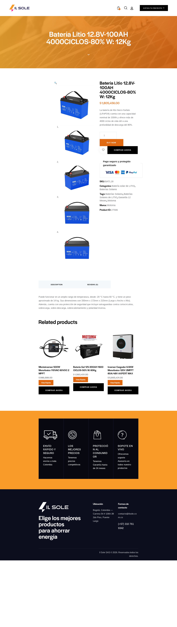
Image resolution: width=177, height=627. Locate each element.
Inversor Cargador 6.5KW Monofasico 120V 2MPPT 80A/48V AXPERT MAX (121, 370)
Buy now (111, 142)
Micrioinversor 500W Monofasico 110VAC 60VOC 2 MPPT (54, 370)
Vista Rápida (46, 382)
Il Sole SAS (104, 552)
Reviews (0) (92, 284)
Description (57, 284)
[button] (103, 149)
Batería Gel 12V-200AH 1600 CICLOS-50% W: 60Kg (88, 368)
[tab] (56, 284)
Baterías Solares (108, 189)
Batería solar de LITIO (123, 186)
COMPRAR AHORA (122, 150)
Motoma (112, 200)
